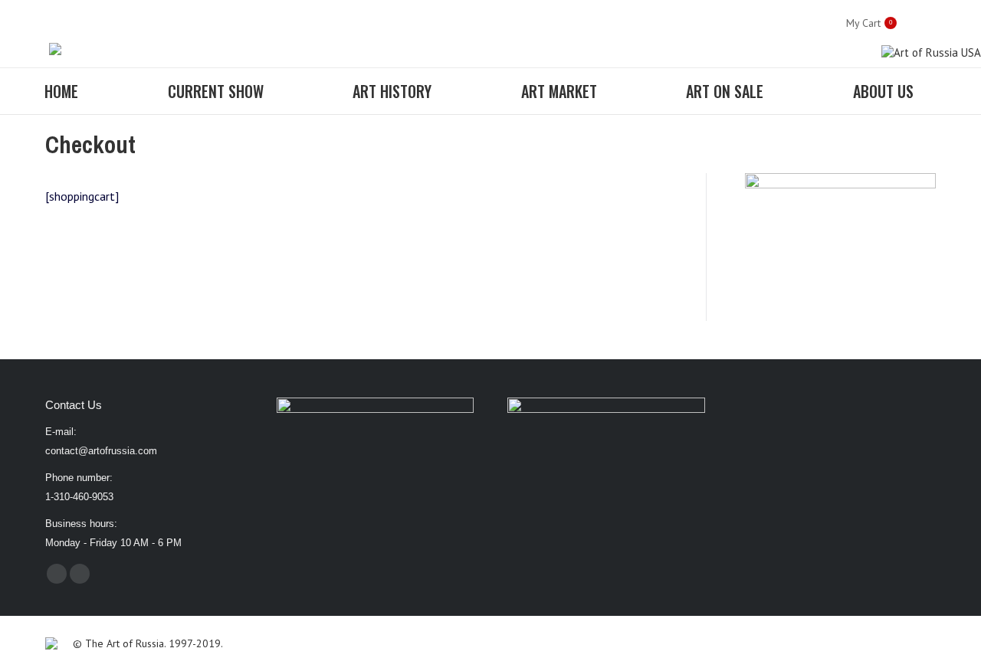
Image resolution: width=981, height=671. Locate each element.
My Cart (869, 23)
